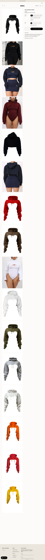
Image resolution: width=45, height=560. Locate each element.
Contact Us (14, 555)
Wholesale (14, 557)
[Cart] (42, 6)
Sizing (14, 553)
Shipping (26, 12)
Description (26, 32)
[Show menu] (3, 6)
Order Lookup (15, 549)
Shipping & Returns (16, 551)
